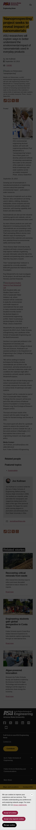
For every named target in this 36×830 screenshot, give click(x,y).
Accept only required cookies (14, 819)
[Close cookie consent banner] (31, 794)
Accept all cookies (10, 813)
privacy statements (20, 805)
